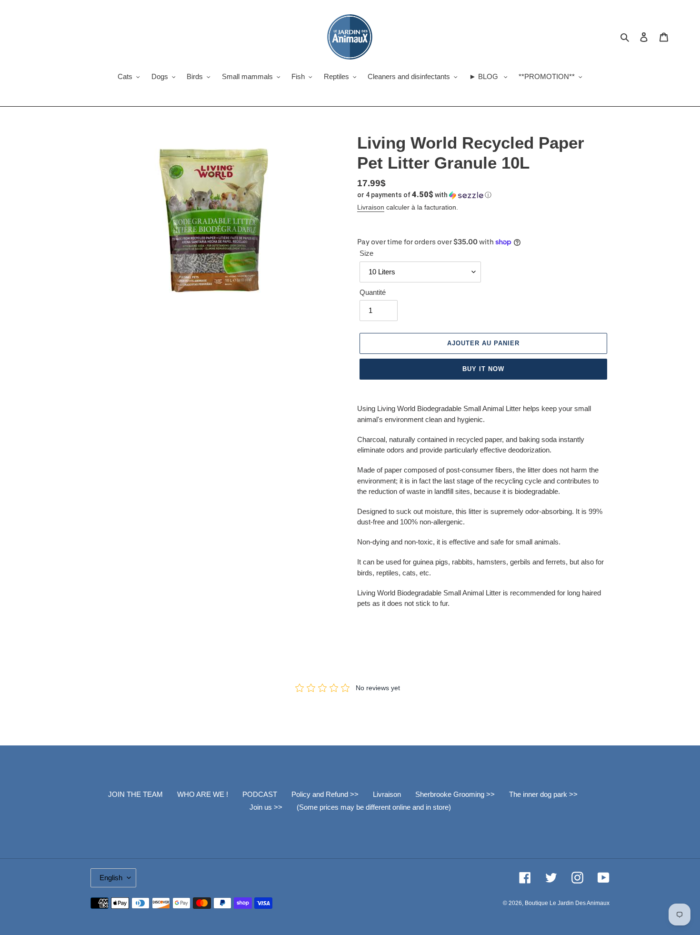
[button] (424, 195)
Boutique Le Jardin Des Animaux (567, 903)
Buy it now (483, 368)
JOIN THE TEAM (135, 794)
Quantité (373, 292)
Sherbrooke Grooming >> (455, 794)
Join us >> (266, 807)
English (111, 878)
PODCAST (259, 794)
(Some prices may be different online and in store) (374, 807)
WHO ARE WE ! (202, 794)
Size (366, 253)
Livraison (370, 207)
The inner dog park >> (543, 794)
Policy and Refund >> (325, 794)
